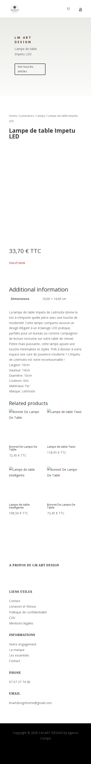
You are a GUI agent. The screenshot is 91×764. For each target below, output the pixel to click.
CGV (12, 618)
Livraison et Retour (22, 606)
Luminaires (26, 116)
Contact (14, 601)
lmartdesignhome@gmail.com (30, 703)
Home (13, 116)
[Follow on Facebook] (12, 577)
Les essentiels (19, 655)
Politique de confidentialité (28, 612)
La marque (17, 650)
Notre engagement (22, 644)
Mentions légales (21, 623)
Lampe (40, 116)
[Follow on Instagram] (21, 577)
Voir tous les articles (25, 69)
